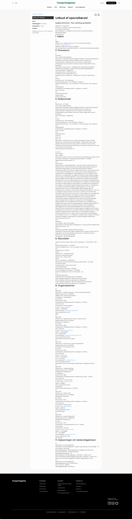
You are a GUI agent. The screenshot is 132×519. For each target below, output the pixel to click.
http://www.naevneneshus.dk (73, 335)
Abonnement (42, 483)
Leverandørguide (80, 7)
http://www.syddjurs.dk (71, 310)
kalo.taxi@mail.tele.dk (66, 406)
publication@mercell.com (67, 429)
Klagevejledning (61, 490)
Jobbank (70, 7)
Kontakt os (78, 486)
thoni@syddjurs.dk (65, 44)
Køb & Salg (62, 7)
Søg (16, 3)
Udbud (34, 14)
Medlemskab (42, 486)
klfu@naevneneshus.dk (66, 330)
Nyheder (49, 7)
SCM (55, 7)
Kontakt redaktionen (81, 483)
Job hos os (78, 489)
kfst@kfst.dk (63, 355)
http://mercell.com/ (70, 434)
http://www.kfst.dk (70, 360)
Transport (40, 14)
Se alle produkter (43, 491)
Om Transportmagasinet (82, 491)
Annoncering (42, 489)
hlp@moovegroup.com (66, 381)
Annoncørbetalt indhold (63, 493)
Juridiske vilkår (61, 487)
